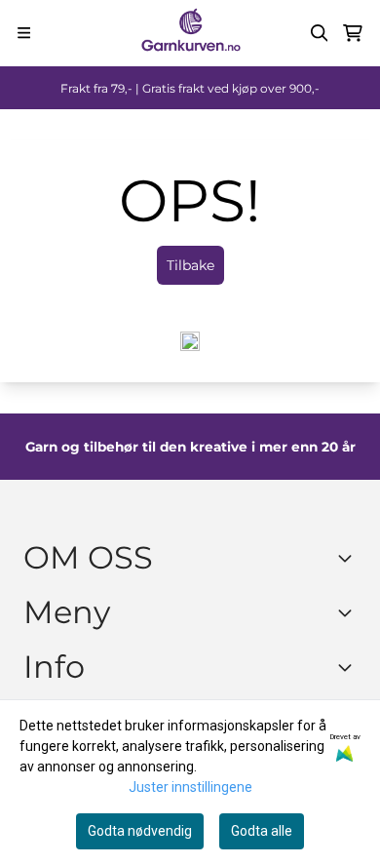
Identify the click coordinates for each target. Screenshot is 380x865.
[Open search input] (319, 33)
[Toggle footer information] (348, 558)
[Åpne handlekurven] (352, 33)
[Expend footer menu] (348, 612)
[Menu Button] (24, 33)
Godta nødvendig (140, 831)
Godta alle (261, 831)
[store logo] (190, 33)
